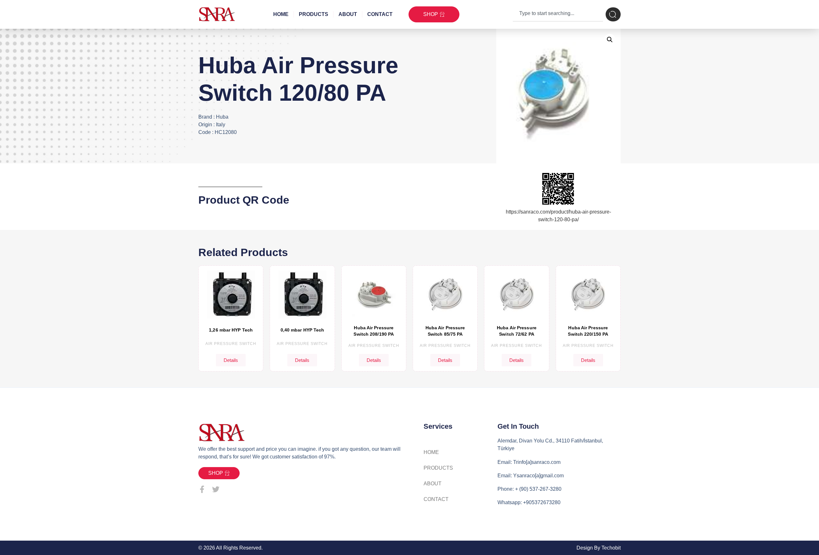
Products (313, 14)
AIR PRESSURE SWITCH (230, 343)
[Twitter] (215, 489)
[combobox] (558, 14)
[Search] (613, 14)
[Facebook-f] (202, 489)
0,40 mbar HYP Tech (302, 329)
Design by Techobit (598, 548)
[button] (610, 39)
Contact (380, 14)
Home (281, 14)
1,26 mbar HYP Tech (231, 329)
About (347, 14)
